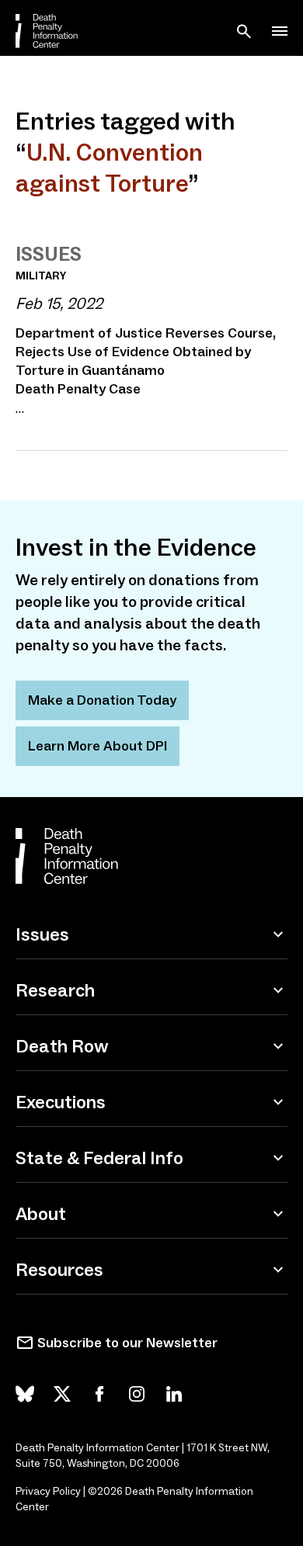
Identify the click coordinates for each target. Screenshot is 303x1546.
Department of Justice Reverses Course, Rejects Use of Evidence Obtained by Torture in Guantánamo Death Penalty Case (146, 360)
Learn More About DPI (97, 745)
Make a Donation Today (102, 700)
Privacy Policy (48, 1491)
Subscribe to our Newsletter (127, 1342)
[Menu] (280, 31)
